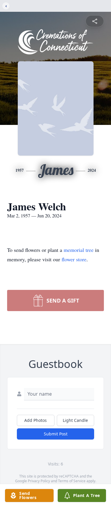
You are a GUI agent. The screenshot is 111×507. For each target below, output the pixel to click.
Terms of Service (72, 480)
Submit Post (55, 434)
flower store (74, 259)
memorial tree (79, 249)
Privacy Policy (39, 480)
